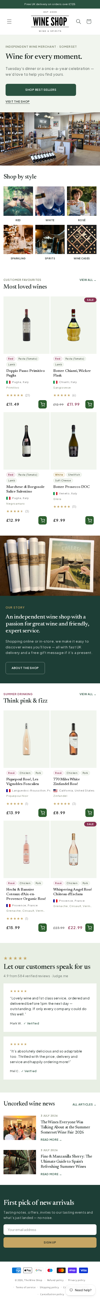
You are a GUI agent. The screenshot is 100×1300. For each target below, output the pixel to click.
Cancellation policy (52, 1294)
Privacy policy (76, 1280)
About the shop (25, 668)
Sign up (50, 1242)
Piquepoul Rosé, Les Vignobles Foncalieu (22, 782)
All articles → (85, 1104)
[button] (9, 21)
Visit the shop (18, 101)
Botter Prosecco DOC (71, 487)
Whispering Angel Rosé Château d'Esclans (72, 892)
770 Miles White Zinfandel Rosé (66, 782)
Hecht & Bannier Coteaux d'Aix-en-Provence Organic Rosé (26, 894)
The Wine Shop (33, 1280)
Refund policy (55, 1280)
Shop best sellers (40, 89)
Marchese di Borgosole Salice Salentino (25, 489)
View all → (88, 280)
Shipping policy (49, 1287)
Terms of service (25, 1287)
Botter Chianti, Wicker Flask (72, 373)
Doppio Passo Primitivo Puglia (25, 373)
